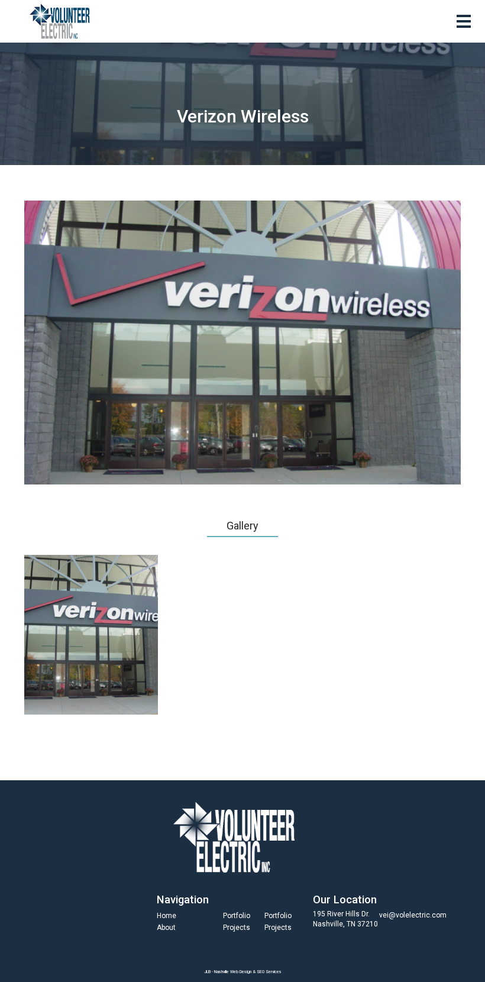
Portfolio (236, 916)
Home (166, 916)
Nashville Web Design (232, 971)
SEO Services (269, 971)
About (166, 927)
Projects (236, 927)
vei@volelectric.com (413, 915)
